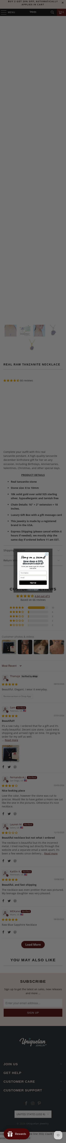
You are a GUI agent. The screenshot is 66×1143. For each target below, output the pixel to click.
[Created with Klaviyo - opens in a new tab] (33, 590)
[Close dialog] (46, 554)
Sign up (33, 582)
